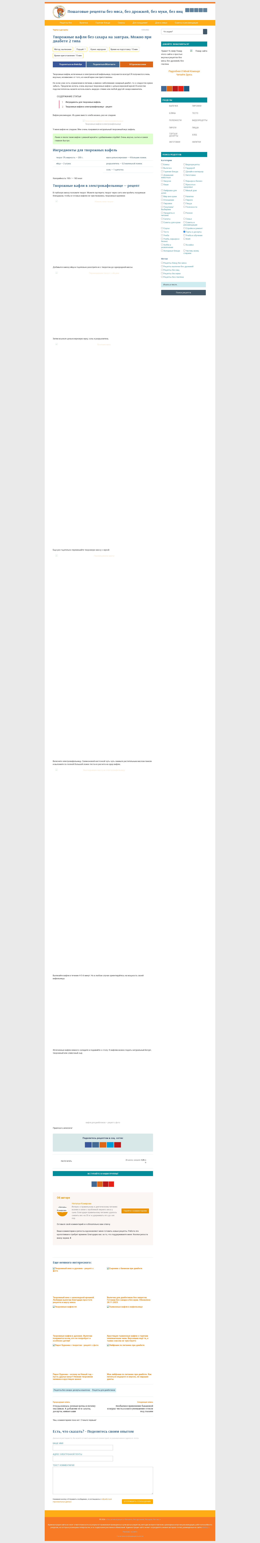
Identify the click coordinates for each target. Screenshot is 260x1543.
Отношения (168, 200)
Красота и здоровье (189, 185)
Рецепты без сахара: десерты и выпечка (72, 1390)
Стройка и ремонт (194, 228)
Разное (189, 213)
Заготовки (190, 175)
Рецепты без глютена (173, 277)
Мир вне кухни (170, 196)
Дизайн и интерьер (194, 171)
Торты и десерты (60, 30)
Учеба (166, 235)
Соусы (166, 228)
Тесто (166, 232)
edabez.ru (206, 1527)
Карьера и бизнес (193, 181)
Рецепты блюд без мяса (174, 263)
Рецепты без (66, 22)
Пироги (189, 200)
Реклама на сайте (130, 1532)
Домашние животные (167, 176)
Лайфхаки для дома (169, 191)
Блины (166, 164)
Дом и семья (161, 22)
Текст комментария (63, 1465)
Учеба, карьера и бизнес (170, 240)
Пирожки (167, 203)
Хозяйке (189, 245)
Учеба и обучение (193, 235)
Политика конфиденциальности (130, 1536)
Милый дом (191, 190)
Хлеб (187, 239)
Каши (165, 184)
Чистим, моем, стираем (191, 252)
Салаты (121, 22)
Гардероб (190, 168)
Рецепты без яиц (171, 270)
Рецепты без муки (172, 273)
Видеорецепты (192, 164)
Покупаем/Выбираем (167, 208)
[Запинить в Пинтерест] (117, 1145)
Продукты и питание (168, 214)
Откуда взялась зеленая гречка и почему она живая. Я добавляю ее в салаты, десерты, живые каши (74, 1408)
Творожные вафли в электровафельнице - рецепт (89, 106)
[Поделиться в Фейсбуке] (88, 1145)
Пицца (188, 203)
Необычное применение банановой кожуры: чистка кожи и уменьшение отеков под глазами (130, 1408)
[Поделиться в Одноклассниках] (103, 1145)
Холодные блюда (171, 251)
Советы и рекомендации (186, 22)
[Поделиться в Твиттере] (110, 1145)
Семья (188, 219)
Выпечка (84, 22)
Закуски (167, 181)
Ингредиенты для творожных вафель (83, 102)
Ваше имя (58, 1443)
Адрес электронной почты (67, 1454)
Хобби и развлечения (167, 246)
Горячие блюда (102, 22)
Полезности (191, 207)
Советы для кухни (171, 222)
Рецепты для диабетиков (103, 1390)
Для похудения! (140, 22)
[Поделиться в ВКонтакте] (95, 1145)
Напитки (189, 196)
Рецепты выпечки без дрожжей (178, 266)
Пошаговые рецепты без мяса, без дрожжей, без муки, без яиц (133, 1519)
